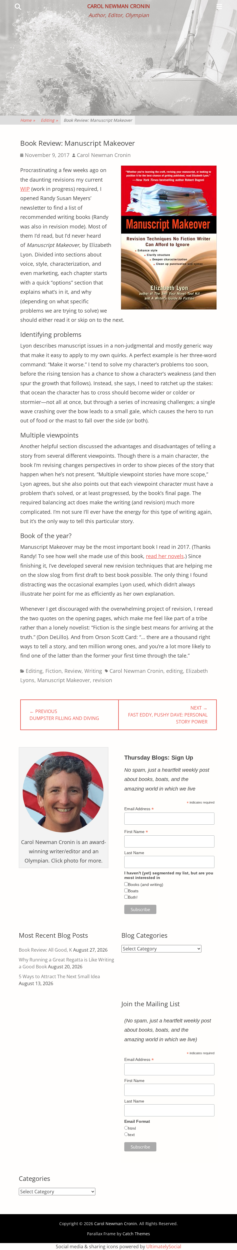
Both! (133, 897)
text (131, 1134)
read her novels (165, 556)
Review (73, 670)
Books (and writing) (145, 884)
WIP (25, 188)
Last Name (134, 852)
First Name (136, 831)
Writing (93, 670)
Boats (133, 891)
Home (27, 120)
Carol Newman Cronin (118, 6)
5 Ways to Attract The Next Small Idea (59, 976)
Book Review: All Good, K (45, 950)
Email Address (139, 809)
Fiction (53, 670)
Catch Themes (136, 1233)
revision (102, 680)
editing (174, 670)
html (132, 1128)
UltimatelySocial (163, 1246)
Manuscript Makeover (63, 680)
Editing (49, 120)
